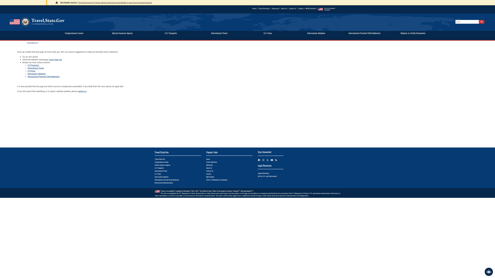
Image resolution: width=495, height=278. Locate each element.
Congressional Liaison (161, 162)
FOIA (192, 191)
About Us (284, 8)
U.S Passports (33, 65)
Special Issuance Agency (162, 165)
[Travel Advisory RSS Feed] (276, 160)
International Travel (36, 68)
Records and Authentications (164, 183)
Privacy (163, 191)
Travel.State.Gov (32, 43)
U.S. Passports (159, 168)
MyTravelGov (311, 8)
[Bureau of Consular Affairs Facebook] (259, 160)
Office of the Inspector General (222, 191)
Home (254, 8)
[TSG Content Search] (481, 22)
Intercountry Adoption (37, 73)
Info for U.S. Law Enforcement (267, 176)
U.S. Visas (158, 174)
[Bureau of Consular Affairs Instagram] (263, 160)
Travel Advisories (264, 8)
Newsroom (275, 8)
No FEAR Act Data (206, 191)
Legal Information (263, 173)
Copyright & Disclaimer (183, 191)
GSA (196, 191)
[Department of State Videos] (272, 160)
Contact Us (292, 8)
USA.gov (235, 191)
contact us (82, 91)
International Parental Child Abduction (44, 76)
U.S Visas (31, 71)
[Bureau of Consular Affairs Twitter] (267, 160)
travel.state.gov (55, 59)
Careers (300, 8)
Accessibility (170, 191)
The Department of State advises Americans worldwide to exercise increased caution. (115, 2)
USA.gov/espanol (246, 191)
